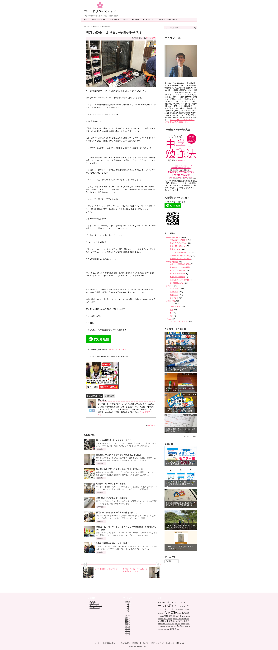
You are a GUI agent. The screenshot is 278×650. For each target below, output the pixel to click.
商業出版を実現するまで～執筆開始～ (112, 498)
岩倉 (176, 621)
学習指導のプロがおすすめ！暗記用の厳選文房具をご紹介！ (180, 389)
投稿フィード (94, 604)
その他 (168, 319)
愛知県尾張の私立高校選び (180, 259)
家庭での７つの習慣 (177, 277)
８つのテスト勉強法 (177, 270)
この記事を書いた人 (95, 396)
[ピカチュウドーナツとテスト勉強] (89, 488)
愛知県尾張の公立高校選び (180, 256)
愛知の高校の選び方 (99, 20)
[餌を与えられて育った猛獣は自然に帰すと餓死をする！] (89, 473)
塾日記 (126, 20)
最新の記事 (110, 396)
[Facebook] (93, 411)
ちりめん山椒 (164, 602)
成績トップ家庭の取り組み (180, 264)
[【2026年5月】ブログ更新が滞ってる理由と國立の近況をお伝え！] (181, 520)
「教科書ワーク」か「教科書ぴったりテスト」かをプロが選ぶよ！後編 (180, 410)
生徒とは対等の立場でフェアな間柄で (112, 543)
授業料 (162, 623)
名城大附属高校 (168, 618)
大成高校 (161, 621)
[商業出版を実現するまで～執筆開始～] (89, 502)
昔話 (171, 316)
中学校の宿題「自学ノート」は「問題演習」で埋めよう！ (180, 430)
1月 (128, 612)
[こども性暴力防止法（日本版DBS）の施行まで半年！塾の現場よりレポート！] (181, 498)
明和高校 (177, 624)
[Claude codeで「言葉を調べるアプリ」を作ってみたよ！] (181, 541)
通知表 (167, 629)
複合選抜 (184, 626)
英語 (179, 626)
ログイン (93, 602)
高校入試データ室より (178, 240)
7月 (128, 606)
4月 (128, 610)
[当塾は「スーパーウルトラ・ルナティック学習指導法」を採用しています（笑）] (89, 531)
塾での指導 (150, 38)
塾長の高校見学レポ (177, 246)
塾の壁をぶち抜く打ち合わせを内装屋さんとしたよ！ (119, 455)
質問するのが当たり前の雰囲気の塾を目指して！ (117, 512)
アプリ (172, 602)
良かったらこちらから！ (118, 349)
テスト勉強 (165, 605)
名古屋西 (161, 619)
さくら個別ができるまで (141, 646)
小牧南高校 (169, 621)
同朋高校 (172, 616)
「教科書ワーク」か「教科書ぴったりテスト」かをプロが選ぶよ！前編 (180, 348)
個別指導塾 (161, 613)
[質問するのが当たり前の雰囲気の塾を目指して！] (89, 517)
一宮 (175, 609)
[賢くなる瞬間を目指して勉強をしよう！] (89, 444)
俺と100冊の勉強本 (177, 283)
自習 (175, 626)
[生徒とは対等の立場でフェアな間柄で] (89, 547)
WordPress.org (95, 608)
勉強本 (179, 613)
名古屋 (178, 616)
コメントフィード (96, 606)
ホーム (86, 20)
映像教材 (183, 623)
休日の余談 (136, 20)
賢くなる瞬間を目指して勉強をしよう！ (113, 440)
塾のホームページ (150, 20)
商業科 (181, 618)
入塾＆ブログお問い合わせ (168, 20)
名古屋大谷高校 (186, 616)
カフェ (186, 602)
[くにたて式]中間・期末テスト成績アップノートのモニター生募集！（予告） (181, 463)
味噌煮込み (176, 618)
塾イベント (174, 298)
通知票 (163, 629)
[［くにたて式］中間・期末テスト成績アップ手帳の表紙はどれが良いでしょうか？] (181, 477)
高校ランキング (176, 249)
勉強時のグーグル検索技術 (180, 280)
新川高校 (166, 623)
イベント (179, 602)
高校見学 (174, 629)
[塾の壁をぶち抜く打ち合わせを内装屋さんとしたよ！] (89, 459)
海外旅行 (168, 626)
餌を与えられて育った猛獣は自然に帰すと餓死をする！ (120, 469)
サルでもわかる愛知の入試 (180, 252)
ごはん (172, 303)
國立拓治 (151, 425)
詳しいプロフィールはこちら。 (182, 120)
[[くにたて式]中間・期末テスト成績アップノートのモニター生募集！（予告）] (181, 456)
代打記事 (185, 609)
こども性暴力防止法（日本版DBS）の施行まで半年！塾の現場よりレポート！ (180, 505)
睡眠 (172, 626)
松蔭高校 (162, 626)
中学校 (180, 609)
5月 (128, 608)
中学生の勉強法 (115, 20)
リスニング (168, 609)
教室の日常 (174, 292)
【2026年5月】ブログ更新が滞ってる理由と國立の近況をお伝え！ (180, 526)
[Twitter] (90, 411)
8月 (128, 604)
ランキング (183, 606)
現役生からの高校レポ (178, 243)
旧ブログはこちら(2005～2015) (177, 122)
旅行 (171, 310)
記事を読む (100, 449)
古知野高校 (164, 616)
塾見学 (186, 619)
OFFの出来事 (175, 306)
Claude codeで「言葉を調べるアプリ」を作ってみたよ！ (179, 548)
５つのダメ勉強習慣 (177, 274)
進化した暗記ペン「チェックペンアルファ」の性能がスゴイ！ (180, 369)
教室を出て (174, 295)
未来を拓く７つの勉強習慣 (180, 267)
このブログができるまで (179, 321)
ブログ (176, 606)
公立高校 (170, 612)
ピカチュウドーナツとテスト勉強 (110, 484)
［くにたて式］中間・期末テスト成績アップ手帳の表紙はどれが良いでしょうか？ (180, 484)
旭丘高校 (171, 623)
